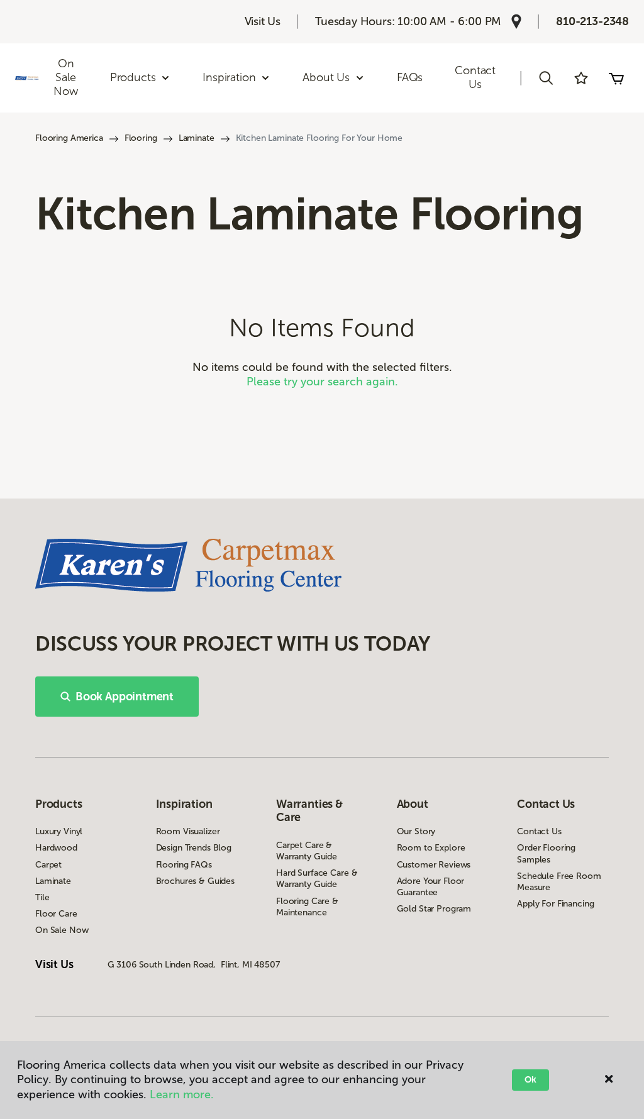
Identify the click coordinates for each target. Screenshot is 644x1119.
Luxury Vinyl (58, 831)
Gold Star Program (434, 908)
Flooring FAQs (184, 864)
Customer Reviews (434, 864)
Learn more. (182, 1094)
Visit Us (263, 21)
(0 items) (616, 77)
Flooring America (69, 138)
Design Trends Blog (193, 847)
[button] (545, 78)
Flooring (141, 138)
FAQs (410, 77)
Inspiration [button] (229, 77)
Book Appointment (124, 696)
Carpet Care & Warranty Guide (306, 851)
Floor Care (56, 913)
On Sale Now (65, 77)
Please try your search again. (322, 382)
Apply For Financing (555, 903)
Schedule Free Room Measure (559, 882)
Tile (42, 897)
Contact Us (475, 77)
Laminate (196, 138)
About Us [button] (326, 77)
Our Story (416, 831)
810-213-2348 (592, 21)
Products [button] (133, 77)
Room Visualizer (188, 831)
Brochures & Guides (195, 881)
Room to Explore (431, 847)
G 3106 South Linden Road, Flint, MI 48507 (194, 964)
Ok (530, 1079)
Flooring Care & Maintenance (307, 907)
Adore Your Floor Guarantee (431, 887)
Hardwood (56, 847)
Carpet (48, 864)
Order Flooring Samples (546, 853)
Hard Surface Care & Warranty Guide (316, 879)
